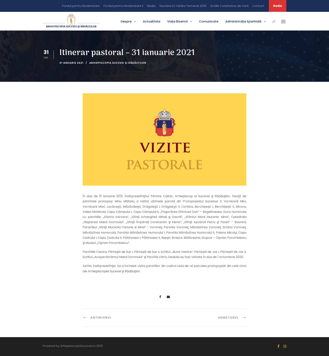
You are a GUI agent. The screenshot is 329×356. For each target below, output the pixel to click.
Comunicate (208, 21)
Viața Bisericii (177, 21)
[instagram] (284, 346)
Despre (126, 21)
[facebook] (278, 346)
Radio (277, 6)
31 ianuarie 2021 (71, 63)
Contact (258, 6)
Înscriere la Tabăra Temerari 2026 (182, 6)
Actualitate (151, 21)
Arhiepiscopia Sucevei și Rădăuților (117, 63)
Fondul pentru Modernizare (81, 6)
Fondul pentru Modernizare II (123, 6)
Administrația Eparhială (243, 21)
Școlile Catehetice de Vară (229, 6)
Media (151, 6)
